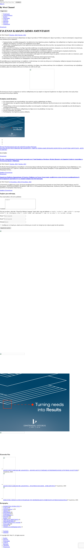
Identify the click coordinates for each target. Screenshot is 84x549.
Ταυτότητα (6, 545)
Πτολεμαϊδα (6, 18)
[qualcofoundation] (42, 89)
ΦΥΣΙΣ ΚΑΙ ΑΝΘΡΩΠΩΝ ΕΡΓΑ (12, 527)
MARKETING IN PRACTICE (11, 506)
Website (2, 222)
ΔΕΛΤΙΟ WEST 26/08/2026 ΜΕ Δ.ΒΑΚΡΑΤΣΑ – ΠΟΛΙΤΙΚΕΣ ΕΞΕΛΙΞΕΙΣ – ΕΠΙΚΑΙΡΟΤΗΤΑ (29, 486)
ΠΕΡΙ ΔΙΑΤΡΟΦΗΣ (8, 521)
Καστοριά (5, 21)
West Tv (2, 4)
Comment (2, 208)
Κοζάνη (5, 17)
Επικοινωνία (6, 24)
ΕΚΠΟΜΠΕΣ (7, 512)
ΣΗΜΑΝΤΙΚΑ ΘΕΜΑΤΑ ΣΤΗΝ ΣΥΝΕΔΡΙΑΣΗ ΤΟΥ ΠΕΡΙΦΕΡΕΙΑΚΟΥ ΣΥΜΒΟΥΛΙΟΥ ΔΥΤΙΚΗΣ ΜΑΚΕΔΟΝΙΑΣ (35, 500)
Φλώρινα (5, 22)
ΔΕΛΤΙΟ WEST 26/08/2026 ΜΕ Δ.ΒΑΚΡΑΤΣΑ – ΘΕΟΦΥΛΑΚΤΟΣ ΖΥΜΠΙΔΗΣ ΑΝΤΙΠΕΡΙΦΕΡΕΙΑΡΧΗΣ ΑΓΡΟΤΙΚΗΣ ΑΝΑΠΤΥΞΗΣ (40, 470)
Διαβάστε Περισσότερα (6, 172)
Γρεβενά (5, 19)
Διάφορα (5, 510)
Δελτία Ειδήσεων (7, 15)
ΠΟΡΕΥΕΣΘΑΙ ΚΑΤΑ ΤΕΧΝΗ (11, 522)
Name (1, 216)
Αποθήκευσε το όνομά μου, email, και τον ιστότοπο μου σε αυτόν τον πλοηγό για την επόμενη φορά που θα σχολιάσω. (33, 225)
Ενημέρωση (6, 14)
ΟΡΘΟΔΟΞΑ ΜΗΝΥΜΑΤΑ (11, 519)
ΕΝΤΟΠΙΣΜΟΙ (7, 515)
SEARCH (18, 2)
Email (1, 219)
